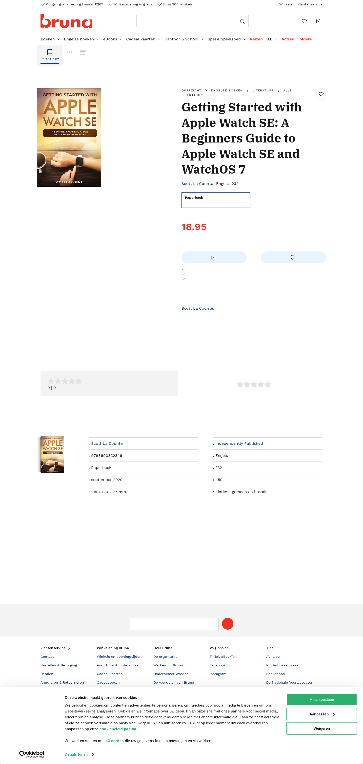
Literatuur (263, 90)
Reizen (256, 39)
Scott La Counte (197, 183)
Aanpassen (319, 714)
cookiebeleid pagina (118, 729)
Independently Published (239, 443)
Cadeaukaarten (140, 39)
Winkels (285, 4)
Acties (288, 39)
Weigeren (322, 728)
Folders (304, 39)
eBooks (110, 39)
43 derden (115, 741)
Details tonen (76, 754)
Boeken (48, 39)
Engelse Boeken (227, 90)
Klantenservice (310, 4)
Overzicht (192, 90)
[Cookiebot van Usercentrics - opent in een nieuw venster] (32, 754)
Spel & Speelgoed (224, 39)
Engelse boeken (79, 39)
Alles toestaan (322, 699)
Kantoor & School (181, 39)
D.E (269, 39)
